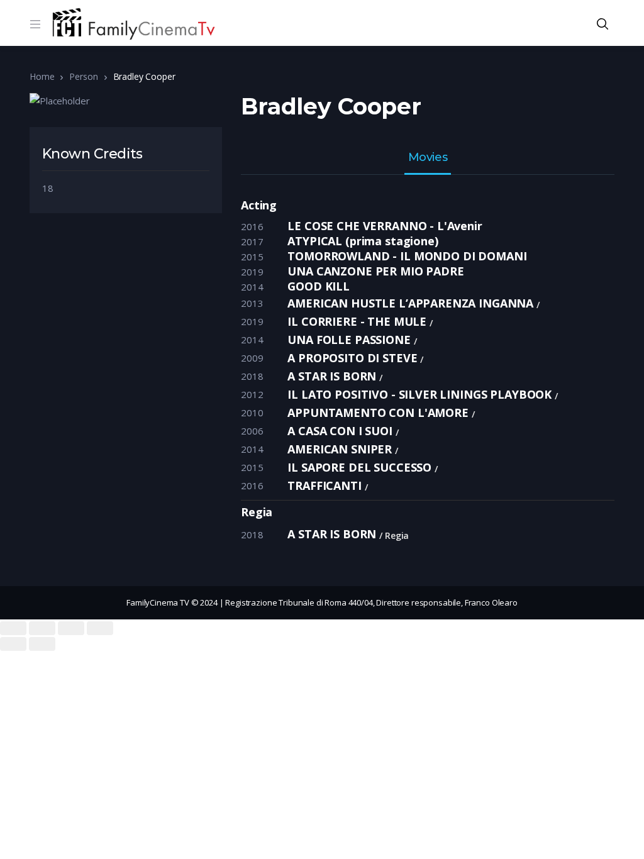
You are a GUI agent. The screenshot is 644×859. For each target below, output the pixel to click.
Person (83, 76)
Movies (427, 158)
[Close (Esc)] (13, 628)
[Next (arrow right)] (42, 644)
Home (42, 76)
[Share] (42, 628)
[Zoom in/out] (100, 628)
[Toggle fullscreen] (71, 628)
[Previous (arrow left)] (13, 644)
